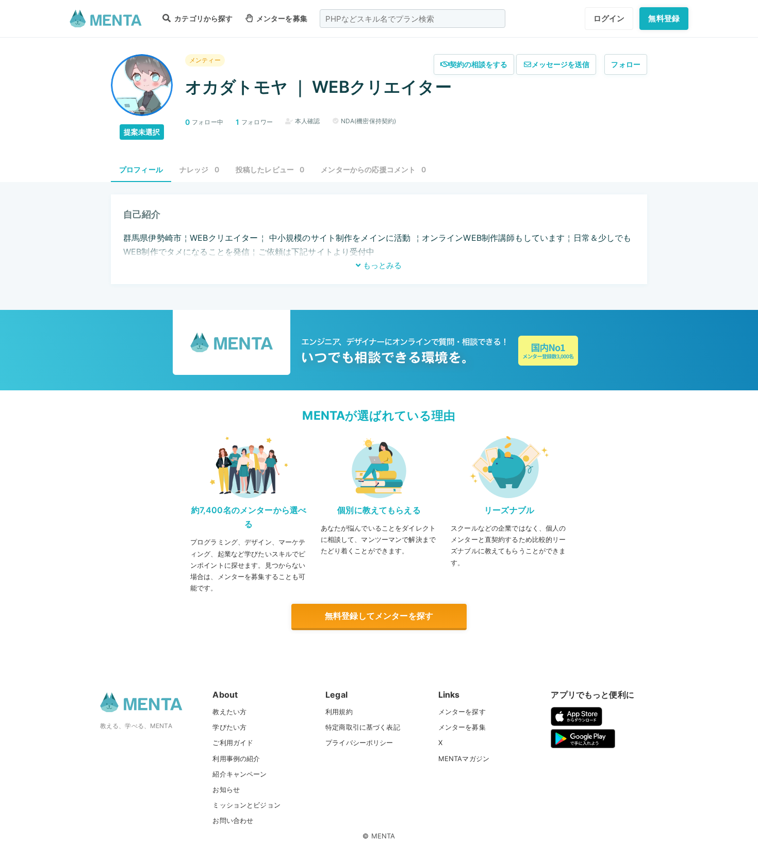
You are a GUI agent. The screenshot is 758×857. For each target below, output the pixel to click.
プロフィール (141, 169)
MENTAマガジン (463, 758)
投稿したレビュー (270, 169)
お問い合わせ (232, 820)
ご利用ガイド (232, 742)
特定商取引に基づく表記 (362, 727)
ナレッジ (199, 169)
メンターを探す (462, 711)
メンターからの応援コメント (373, 169)
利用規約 (339, 711)
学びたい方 (229, 727)
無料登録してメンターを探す (379, 616)
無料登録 (664, 18)
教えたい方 (229, 711)
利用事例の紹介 (236, 758)
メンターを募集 (281, 18)
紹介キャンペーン (239, 774)
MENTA (383, 836)
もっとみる (381, 265)
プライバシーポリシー (359, 742)
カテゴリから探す (203, 18)
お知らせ (226, 789)
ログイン (609, 18)
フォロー (625, 64)
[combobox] (412, 18)
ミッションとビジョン (246, 805)
